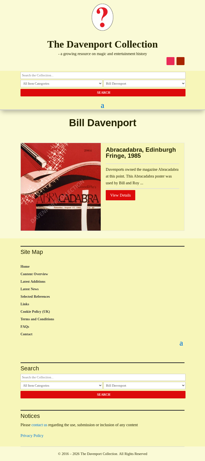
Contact (26, 334)
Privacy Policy (32, 435)
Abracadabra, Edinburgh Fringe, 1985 (141, 152)
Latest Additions (32, 281)
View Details (120, 195)
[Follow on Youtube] (180, 61)
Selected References (35, 296)
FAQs (24, 327)
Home (25, 266)
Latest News (29, 289)
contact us (39, 425)
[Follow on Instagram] (170, 61)
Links (24, 304)
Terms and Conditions (37, 319)
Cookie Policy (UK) (35, 312)
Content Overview (34, 274)
